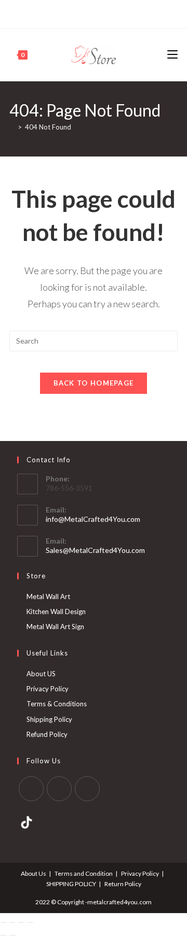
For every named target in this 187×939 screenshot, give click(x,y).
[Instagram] (98, 13)
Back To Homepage (94, 383)
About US (41, 674)
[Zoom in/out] (3, 922)
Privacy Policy (47, 689)
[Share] (21, 922)
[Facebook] (75, 13)
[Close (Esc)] (30, 922)
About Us (33, 873)
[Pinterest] (86, 13)
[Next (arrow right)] (12, 935)
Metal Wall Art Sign (55, 626)
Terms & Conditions (56, 704)
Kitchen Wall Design (56, 611)
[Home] (12, 127)
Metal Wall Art (48, 596)
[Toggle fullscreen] (12, 922)
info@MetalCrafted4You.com (93, 519)
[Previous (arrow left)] (3, 935)
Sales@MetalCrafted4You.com (95, 550)
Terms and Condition (84, 873)
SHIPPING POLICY (71, 884)
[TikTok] (110, 13)
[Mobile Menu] (172, 55)
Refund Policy (47, 734)
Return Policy (122, 884)
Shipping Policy (49, 719)
